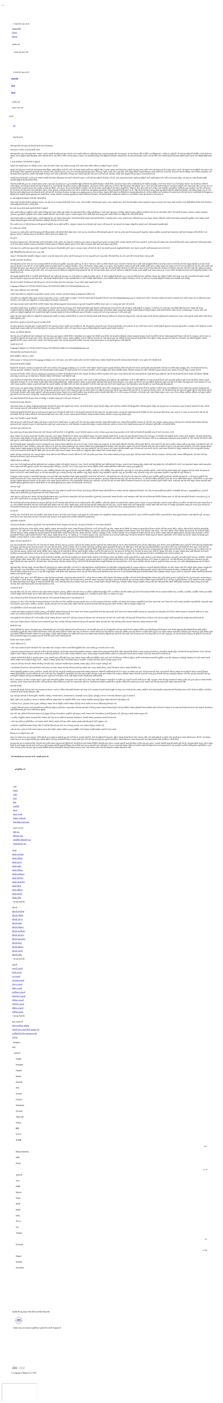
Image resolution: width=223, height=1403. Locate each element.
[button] (111, 52)
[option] (111, 1059)
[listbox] (111, 1161)
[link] (111, 29)
